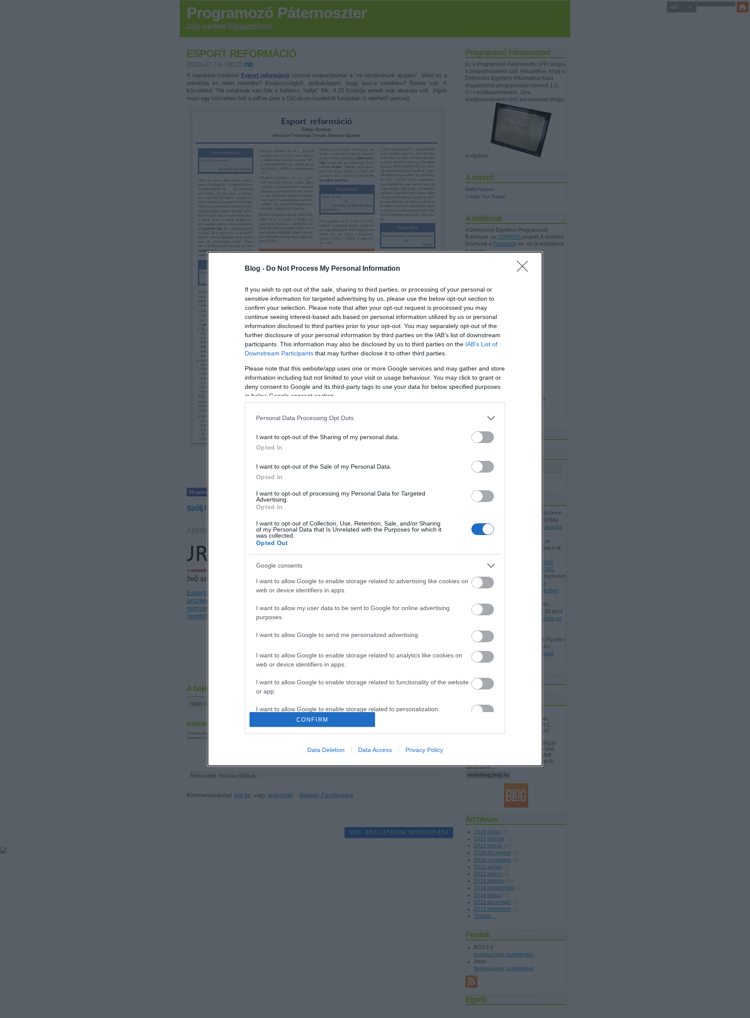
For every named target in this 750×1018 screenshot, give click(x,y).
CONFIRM (312, 719)
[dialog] (375, 509)
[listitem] (375, 418)
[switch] (482, 437)
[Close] (525, 269)
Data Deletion (326, 749)
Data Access (375, 749)
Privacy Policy (424, 749)
